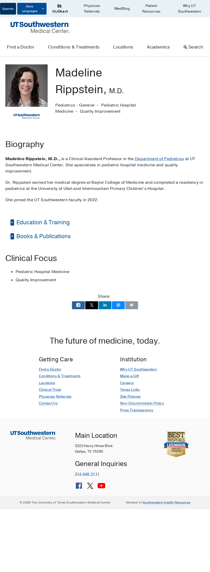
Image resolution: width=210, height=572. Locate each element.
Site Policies (130, 396)
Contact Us (48, 403)
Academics (158, 47)
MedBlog (122, 8)
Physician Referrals (92, 8)
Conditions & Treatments (73, 47)
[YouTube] (101, 487)
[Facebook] (79, 487)
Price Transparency (136, 410)
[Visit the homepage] (40, 27)
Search (195, 47)
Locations (123, 47)
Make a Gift (129, 376)
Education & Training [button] (42, 222)
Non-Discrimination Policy (142, 403)
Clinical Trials (50, 389)
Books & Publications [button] (43, 236)
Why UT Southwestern (189, 8)
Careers (127, 383)
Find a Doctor (20, 47)
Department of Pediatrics (159, 159)
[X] (90, 487)
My (60, 11)
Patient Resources (151, 8)
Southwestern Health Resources (166, 502)
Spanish (8, 9)
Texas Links (130, 389)
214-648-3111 (87, 474)
